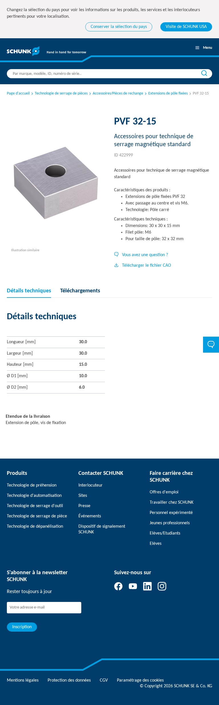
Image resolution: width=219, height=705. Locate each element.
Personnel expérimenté (171, 513)
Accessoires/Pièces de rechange (118, 93)
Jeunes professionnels (170, 523)
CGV (104, 680)
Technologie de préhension (31, 485)
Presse (84, 506)
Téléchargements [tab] (80, 291)
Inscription (22, 627)
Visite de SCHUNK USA (186, 27)
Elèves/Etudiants (165, 533)
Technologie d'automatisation (34, 495)
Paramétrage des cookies (140, 680)
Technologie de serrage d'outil (35, 506)
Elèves (155, 543)
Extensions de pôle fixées (168, 93)
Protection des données (69, 680)
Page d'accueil (18, 93)
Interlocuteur (90, 485)
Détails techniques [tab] (29, 291)
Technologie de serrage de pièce (37, 516)
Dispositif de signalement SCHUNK (101, 529)
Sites (82, 495)
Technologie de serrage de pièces (61, 93)
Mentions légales (22, 680)
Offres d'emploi (164, 492)
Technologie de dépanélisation (35, 526)
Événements (89, 516)
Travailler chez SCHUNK (171, 502)
